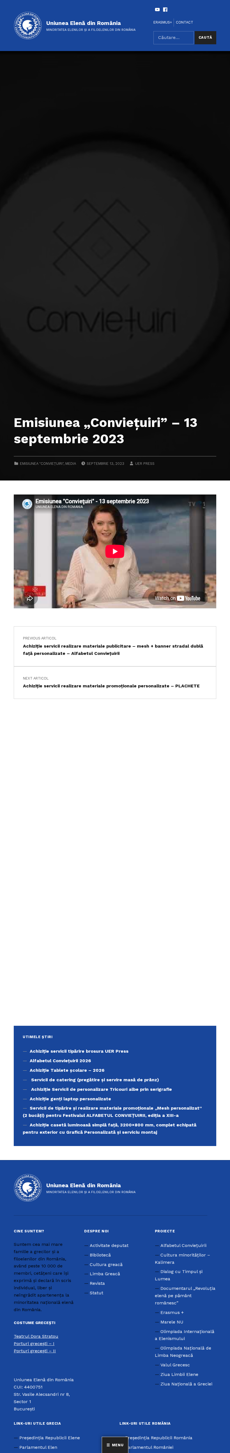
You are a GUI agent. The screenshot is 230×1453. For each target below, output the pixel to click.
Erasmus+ (162, 22)
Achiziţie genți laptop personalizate (70, 1098)
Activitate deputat (109, 1245)
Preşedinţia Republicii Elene (49, 1437)
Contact (184, 22)
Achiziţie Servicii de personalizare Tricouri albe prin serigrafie (101, 1089)
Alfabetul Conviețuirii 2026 (60, 1060)
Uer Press (145, 463)
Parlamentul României (149, 1447)
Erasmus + (172, 1312)
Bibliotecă (100, 1255)
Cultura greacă (106, 1264)
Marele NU (171, 1322)
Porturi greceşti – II (35, 1350)
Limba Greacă (105, 1273)
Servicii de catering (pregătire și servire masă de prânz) (94, 1079)
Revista (97, 1283)
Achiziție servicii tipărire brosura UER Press (79, 1051)
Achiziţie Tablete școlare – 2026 (67, 1070)
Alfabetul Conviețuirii (183, 1245)
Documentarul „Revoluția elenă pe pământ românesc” (185, 1296)
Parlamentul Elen (38, 1447)
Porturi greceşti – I (34, 1343)
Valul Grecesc (175, 1364)
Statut (96, 1292)
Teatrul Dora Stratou (36, 1336)
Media (70, 463)
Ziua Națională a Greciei (186, 1384)
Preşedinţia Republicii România (158, 1437)
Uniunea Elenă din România (83, 23)
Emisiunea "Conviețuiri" (41, 463)
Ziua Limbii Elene (179, 1374)
